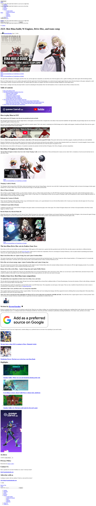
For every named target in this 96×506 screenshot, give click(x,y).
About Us (5, 17)
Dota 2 (7, 13)
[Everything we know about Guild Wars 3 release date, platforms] (49, 385)
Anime (4, 7)
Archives (3, 457)
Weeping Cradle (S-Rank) (12, 93)
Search (21, 22)
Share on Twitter (13, 73)
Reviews (5, 8)
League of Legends (10, 12)
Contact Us (5, 504)
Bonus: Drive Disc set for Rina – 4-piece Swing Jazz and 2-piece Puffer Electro (23, 103)
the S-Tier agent (25, 251)
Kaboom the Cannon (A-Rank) (13, 95)
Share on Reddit (20, 73)
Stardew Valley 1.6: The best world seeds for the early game (20, 408)
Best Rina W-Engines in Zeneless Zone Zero (13, 92)
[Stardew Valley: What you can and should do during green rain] (49, 370)
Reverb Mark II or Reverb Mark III (14, 98)
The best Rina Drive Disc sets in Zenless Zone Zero (15, 99)
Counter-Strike (9, 10)
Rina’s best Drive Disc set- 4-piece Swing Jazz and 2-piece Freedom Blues (22, 100)
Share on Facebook (5, 73)
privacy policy (11, 463)
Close (2, 486)
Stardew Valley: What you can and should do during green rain (21, 377)
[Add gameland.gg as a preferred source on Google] (24, 327)
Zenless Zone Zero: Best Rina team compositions (14, 104)
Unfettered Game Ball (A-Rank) (13, 97)
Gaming (5, 4)
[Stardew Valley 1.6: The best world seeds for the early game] (49, 400)
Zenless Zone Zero (27, 286)
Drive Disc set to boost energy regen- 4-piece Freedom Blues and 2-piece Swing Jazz (25, 102)
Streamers (5, 5)
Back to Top (3, 485)
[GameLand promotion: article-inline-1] (26, 112)
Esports (5, 9)
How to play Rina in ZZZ (9, 90)
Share (2, 72)
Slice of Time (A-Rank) (11, 94)
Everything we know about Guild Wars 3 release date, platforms (21, 392)
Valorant (8, 500)
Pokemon (8, 501)
